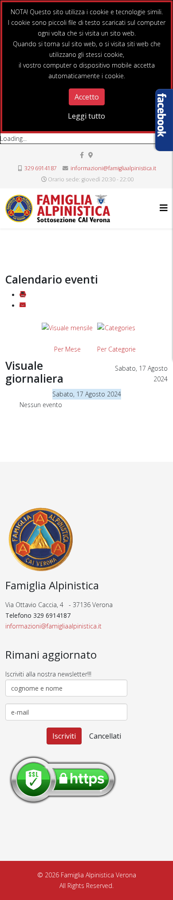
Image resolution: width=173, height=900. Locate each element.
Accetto (87, 97)
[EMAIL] (23, 305)
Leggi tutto (86, 116)
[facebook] (82, 155)
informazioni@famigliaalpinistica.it (113, 168)
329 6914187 (40, 168)
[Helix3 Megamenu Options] (164, 207)
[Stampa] (23, 295)
